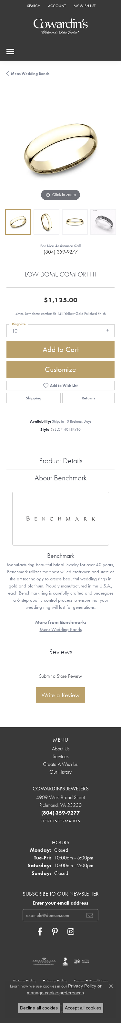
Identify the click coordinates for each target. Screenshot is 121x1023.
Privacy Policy (82, 985)
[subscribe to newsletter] (89, 915)
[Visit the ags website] (44, 961)
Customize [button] (60, 369)
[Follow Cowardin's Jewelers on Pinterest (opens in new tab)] (55, 932)
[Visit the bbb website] (65, 961)
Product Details (60, 461)
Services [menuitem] (60, 756)
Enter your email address (60, 903)
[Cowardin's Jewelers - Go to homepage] (60, 27)
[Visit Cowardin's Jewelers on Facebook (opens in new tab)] (39, 932)
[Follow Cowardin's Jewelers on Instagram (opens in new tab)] (70, 932)
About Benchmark (61, 478)
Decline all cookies (39, 1007)
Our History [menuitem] (60, 771)
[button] (33, 5)
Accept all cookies (83, 1007)
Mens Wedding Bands (30, 73)
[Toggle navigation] (10, 51)
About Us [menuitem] (60, 748)
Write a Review (60, 695)
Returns (88, 398)
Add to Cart (61, 349)
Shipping (33, 398)
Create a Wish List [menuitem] (60, 764)
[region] (60, 149)
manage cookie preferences (55, 992)
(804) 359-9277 (61, 251)
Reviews (60, 652)
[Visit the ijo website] (81, 961)
